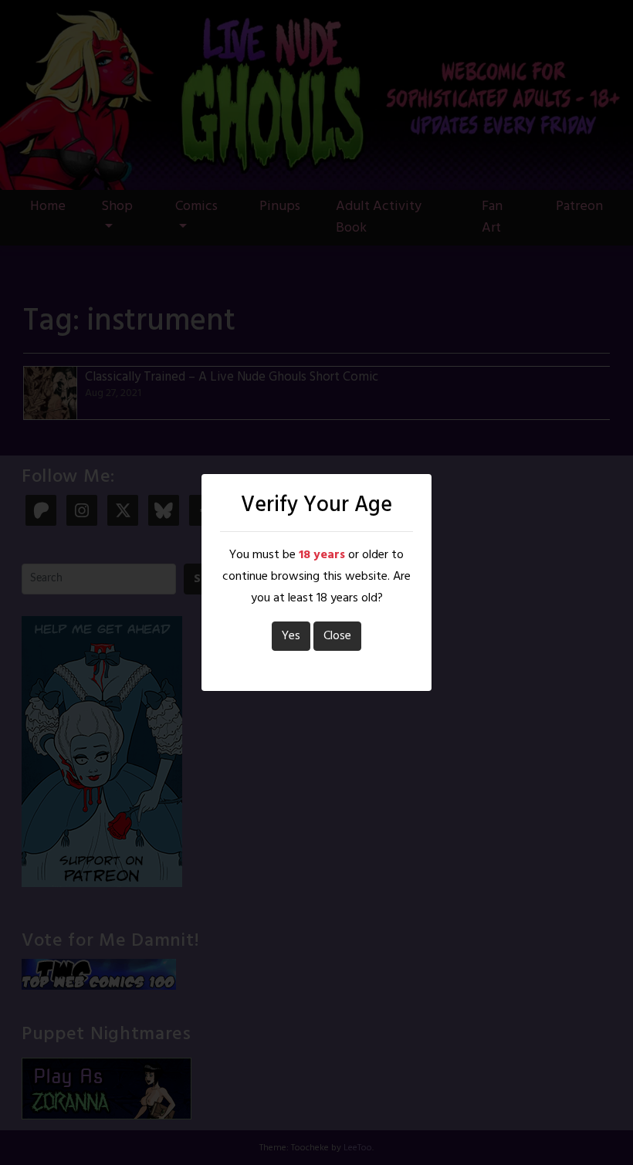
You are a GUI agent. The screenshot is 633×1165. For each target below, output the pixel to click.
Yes (291, 636)
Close (337, 636)
